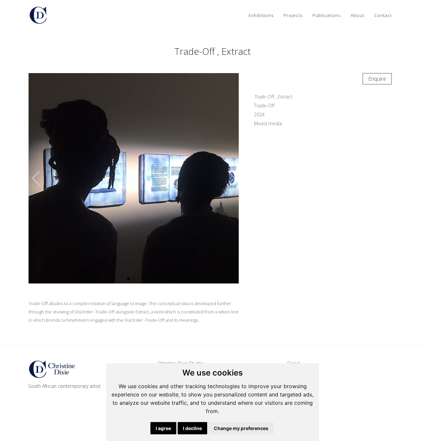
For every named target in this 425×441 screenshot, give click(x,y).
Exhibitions (261, 15)
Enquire (377, 78)
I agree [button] (163, 428)
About (357, 15)
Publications (326, 15)
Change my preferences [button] (241, 428)
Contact (383, 15)
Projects (293, 15)
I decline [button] (192, 428)
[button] (230, 178)
